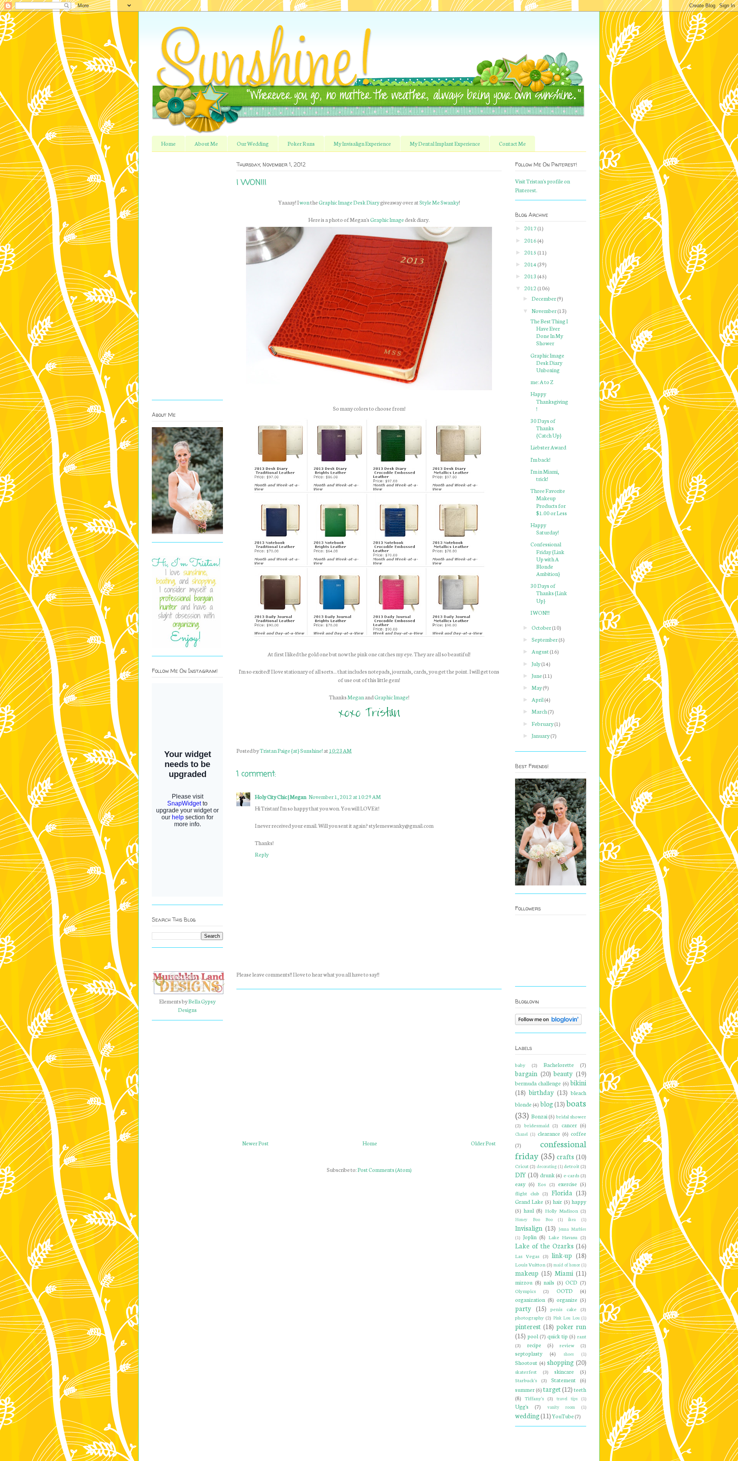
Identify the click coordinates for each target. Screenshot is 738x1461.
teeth (580, 1389)
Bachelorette (559, 1064)
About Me (206, 143)
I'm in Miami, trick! (544, 475)
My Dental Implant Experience (445, 143)
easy (520, 1184)
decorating (547, 1166)
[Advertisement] (369, 1061)
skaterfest (526, 1371)
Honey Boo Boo (534, 1219)
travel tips (567, 1398)
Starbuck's (526, 1379)
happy (579, 1201)
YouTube (563, 1416)
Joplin (530, 1237)
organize (567, 1299)
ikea (572, 1219)
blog (546, 1103)
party (523, 1308)
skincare (564, 1371)
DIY (520, 1174)
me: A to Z (541, 382)
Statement (563, 1380)
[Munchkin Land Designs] (188, 993)
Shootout (526, 1362)
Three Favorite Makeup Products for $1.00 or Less (548, 502)
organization (530, 1299)
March (540, 711)
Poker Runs (301, 143)
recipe (534, 1345)
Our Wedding (253, 143)
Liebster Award (548, 447)
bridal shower (571, 1116)
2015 (530, 252)
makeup (527, 1273)
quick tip (557, 1336)
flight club (527, 1193)
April (538, 699)
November (544, 310)
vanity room (561, 1407)
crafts (565, 1156)
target (552, 1389)
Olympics (525, 1290)
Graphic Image (387, 219)
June (537, 675)
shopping (560, 1362)
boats (576, 1103)
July (536, 663)
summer (525, 1389)
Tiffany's (534, 1397)
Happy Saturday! (544, 528)
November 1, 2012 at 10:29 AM (345, 796)
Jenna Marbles (572, 1229)
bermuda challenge (538, 1083)
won (304, 202)
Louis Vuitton (530, 1264)
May (537, 687)
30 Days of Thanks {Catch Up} (546, 428)
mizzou (523, 1282)
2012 (530, 288)
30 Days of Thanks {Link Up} (548, 593)
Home (168, 143)
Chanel (521, 1134)
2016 (530, 240)
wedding (527, 1415)
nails (549, 1282)
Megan (355, 697)
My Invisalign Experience (362, 143)
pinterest (528, 1326)
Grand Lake (529, 1201)
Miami (564, 1273)
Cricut (522, 1165)
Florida (562, 1192)
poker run (571, 1326)
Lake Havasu (563, 1236)
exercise (567, 1184)
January (541, 735)
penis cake (563, 1308)
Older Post (483, 1143)
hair (557, 1201)
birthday (541, 1092)
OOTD (565, 1291)
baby (520, 1064)
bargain (526, 1073)
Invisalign (528, 1228)
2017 (530, 228)
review (566, 1344)
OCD (571, 1282)
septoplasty (528, 1353)
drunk (547, 1175)
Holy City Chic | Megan (280, 796)
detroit (571, 1165)
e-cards (571, 1174)
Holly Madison (561, 1210)
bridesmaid (536, 1125)
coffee (578, 1133)
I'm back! (540, 459)
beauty (563, 1073)
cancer (569, 1125)
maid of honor (567, 1264)
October (542, 627)
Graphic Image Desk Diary (349, 202)
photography (529, 1317)
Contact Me (512, 143)
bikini (578, 1082)
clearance (549, 1133)
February (543, 723)
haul (529, 1210)
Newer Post (255, 1143)
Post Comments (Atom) (384, 1169)
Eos (542, 1183)
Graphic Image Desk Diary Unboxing (547, 362)
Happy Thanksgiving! (549, 401)
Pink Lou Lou (566, 1318)
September (545, 639)
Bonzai (539, 1116)
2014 (530, 264)
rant (581, 1336)
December (544, 298)
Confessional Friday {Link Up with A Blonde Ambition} (547, 558)
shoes (568, 1354)
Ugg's (522, 1406)
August (541, 651)
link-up (562, 1255)
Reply (262, 854)
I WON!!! (540, 612)
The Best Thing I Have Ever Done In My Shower (549, 332)
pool (532, 1336)
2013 (530, 276)
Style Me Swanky (439, 202)
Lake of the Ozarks (544, 1245)
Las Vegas (527, 1255)
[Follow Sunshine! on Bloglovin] (548, 1023)
